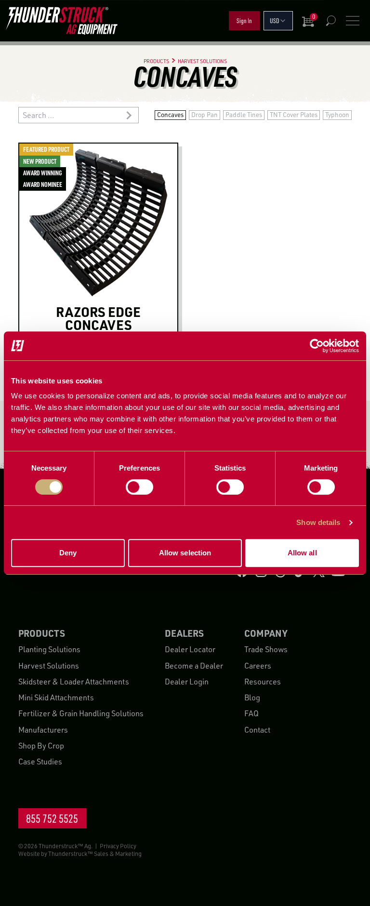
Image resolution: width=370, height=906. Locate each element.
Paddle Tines (243, 114)
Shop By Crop (41, 745)
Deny (68, 553)
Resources (262, 681)
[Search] (330, 20)
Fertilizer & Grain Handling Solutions (81, 713)
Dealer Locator (190, 649)
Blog (252, 697)
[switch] (139, 487)
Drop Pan (204, 114)
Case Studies (40, 761)
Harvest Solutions (48, 665)
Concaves (170, 114)
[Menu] (352, 20)
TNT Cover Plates (293, 114)
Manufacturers (43, 730)
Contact (257, 730)
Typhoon (337, 114)
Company (265, 633)
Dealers (184, 633)
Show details (318, 522)
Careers (257, 665)
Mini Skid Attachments (56, 697)
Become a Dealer (194, 665)
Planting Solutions (49, 649)
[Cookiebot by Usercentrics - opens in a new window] (317, 346)
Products (41, 633)
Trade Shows (266, 649)
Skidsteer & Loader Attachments (73, 681)
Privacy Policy (118, 846)
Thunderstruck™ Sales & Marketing (95, 853)
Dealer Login (187, 681)
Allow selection (185, 553)
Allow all (302, 553)
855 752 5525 (52, 818)
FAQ (251, 713)
